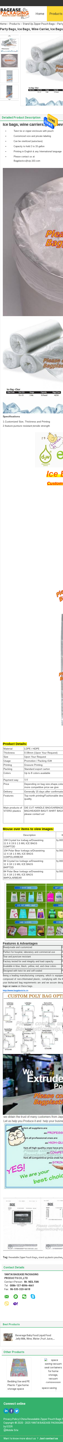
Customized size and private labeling (32, 136)
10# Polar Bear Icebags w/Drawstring (24, 850)
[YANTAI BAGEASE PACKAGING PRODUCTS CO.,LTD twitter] (16, 1411)
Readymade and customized (17, 947)
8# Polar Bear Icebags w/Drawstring (23, 871)
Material (8, 748)
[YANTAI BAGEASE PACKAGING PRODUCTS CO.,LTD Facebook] (11, 1411)
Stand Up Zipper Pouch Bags (39, 23)
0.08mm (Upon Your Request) (41, 752)
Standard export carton (37, 769)
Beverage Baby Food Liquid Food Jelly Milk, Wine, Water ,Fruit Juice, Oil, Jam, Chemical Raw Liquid (34, 1338)
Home (40, 14)
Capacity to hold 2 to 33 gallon (29, 146)
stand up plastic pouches (50, 1257)
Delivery (8, 791)
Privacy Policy (11, 1419)
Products (14, 23)
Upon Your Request (35, 756)
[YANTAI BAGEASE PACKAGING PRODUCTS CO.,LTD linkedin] (6, 1411)
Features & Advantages (20, 943)
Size (6, 756)
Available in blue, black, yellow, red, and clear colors (29, 966)
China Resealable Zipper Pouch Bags (40, 1419)
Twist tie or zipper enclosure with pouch (34, 131)
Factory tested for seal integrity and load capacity (28, 961)
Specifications (11, 416)
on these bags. (25, 986)
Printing (8, 764)
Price (6, 784)
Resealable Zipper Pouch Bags (23, 1257)
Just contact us (48, 1438)
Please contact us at (24, 156)
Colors (7, 773)
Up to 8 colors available (37, 773)
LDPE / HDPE (31, 748)
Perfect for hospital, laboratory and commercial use (29, 952)
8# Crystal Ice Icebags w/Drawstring (23, 861)
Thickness (9, 752)
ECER (10, 1426)
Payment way (11, 779)
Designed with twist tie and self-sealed (22, 970)
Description (29, 835)
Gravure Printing (33, 764)
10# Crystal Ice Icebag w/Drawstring (23, 840)
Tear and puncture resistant (17, 956)
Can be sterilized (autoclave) (28, 141)
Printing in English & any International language (38, 151)
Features (8, 795)
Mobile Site (12, 1430)
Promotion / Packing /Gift (38, 760)
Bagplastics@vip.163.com (27, 160)
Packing (8, 769)
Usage (7, 760)
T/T (26, 779)
